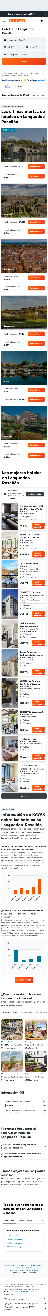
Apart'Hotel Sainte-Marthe (29, 565)
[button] (45, 14)
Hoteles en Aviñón (14, 1236)
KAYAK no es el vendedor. (15, 1299)
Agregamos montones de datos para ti (21, 1303)
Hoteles (21, 1265)
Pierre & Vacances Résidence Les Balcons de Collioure (32, 767)
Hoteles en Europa (33, 1265)
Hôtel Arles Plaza (28, 739)
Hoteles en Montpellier (16, 1239)
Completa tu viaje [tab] (26, 1221)
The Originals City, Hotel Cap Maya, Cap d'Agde (31, 507)
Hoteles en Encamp (14, 1243)
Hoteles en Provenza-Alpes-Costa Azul (22, 1270)
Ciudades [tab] (9, 1221)
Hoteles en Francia (22, 1268)
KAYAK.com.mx (10, 1265)
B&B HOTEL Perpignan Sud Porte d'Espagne (30, 682)
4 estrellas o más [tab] (10, 1012)
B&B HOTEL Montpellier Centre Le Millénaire (31, 536)
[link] (24, 980)
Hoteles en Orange (14, 1246)
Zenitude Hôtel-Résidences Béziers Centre (29, 625)
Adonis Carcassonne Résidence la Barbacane (31, 653)
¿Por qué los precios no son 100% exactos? (19, 1308)
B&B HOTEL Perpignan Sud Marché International (32, 594)
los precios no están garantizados (22, 1291)
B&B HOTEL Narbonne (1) (32, 712)
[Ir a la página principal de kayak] (17, 20)
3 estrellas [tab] (27, 1012)
